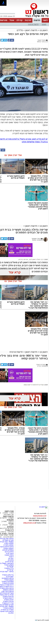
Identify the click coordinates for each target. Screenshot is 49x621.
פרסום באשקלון (8, 590)
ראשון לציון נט (9, 537)
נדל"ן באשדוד (9, 568)
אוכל (12, 20)
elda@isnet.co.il (29, 523)
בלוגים (6, 513)
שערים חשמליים (8, 540)
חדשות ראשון (31, 30)
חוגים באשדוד (9, 600)
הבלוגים (10, 527)
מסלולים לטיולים (8, 550)
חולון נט (11, 613)
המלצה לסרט (9, 543)
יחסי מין (11, 558)
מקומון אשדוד (9, 565)
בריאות (3, 532)
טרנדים (11, 532)
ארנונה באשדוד (8, 601)
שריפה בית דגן (23, 259)
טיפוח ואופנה (9, 555)
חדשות (37, 20)
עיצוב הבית (10, 553)
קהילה (19, 20)
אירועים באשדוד (8, 596)
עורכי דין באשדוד (8, 603)
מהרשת (3, 20)
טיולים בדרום (9, 552)
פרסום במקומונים (8, 578)
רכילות (11, 521)
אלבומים (10, 520)
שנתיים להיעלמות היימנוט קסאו (34, 385)
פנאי (12, 513)
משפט (44, 24)
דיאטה (11, 557)
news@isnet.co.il (39, 516)
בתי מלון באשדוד (8, 575)
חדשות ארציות (33, 24)
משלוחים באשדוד (7, 581)
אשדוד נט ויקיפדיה (7, 610)
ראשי (45, 20)
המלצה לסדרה (8, 545)
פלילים (20, 30)
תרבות (28, 20)
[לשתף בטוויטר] (3, 41)
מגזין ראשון (9, 511)
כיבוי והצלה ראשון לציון (36, 259)
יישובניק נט (10, 577)
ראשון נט (43, 30)
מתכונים (11, 560)
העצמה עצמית (8, 548)
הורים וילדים (9, 562)
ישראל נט (10, 567)
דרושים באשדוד (8, 598)
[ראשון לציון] (32, 18)
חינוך (12, 525)
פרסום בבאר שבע (7, 591)
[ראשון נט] (43, 507)
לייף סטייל (9, 530)
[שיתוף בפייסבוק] (10, 41)
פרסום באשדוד (8, 608)
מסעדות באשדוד (8, 583)
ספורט (4, 521)
